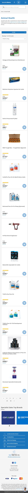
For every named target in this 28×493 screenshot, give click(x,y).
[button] (8, 426)
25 (7, 400)
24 (20, 398)
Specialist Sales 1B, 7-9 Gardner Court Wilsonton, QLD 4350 (14, 469)
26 (10, 400)
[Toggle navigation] (25, 2)
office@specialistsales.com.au (14, 456)
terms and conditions (20, 489)
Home (2, 11)
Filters (13, 32)
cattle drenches (13, 22)
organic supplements (22, 22)
